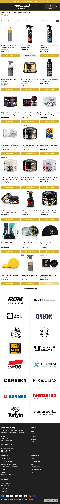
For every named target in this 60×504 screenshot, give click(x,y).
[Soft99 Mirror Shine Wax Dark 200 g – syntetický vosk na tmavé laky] (49, 199)
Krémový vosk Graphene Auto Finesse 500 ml (49, 80)
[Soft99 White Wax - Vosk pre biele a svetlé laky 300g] (49, 165)
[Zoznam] (54, 21)
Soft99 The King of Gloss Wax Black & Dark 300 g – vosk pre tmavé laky (29, 146)
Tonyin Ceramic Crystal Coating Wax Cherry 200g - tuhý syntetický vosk (30, 114)
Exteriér (9, 12)
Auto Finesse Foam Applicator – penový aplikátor (10, 276)
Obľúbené (4, 488)
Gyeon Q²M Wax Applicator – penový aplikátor (48, 244)
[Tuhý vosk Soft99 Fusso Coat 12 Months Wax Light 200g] (49, 101)
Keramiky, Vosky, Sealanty (20, 12)
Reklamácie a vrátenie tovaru (9, 467)
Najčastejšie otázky (6, 475)
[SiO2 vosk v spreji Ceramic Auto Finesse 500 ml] (49, 34)
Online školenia (35, 467)
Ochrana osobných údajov (8, 464)
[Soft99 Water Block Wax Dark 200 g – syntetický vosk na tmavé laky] (10, 199)
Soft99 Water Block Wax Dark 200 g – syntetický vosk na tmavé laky (9, 212)
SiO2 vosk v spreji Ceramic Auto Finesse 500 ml (49, 46)
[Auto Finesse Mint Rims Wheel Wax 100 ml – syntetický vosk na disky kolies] (30, 231)
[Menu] (2, 7)
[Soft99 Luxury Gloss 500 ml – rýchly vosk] (30, 199)
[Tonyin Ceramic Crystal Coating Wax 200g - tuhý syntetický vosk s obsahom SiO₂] (10, 133)
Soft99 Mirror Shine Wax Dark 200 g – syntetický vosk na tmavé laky (49, 212)
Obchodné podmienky (7, 461)
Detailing (33, 459)
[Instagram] (6, 451)
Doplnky (33, 436)
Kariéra (33, 472)
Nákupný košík (5, 485)
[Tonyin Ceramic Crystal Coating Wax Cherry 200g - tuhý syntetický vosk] (30, 101)
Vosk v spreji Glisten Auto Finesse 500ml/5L (28, 46)
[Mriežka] (57, 21)
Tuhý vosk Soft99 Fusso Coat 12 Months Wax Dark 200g (10, 114)
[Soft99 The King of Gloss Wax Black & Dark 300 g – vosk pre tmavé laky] (30, 133)
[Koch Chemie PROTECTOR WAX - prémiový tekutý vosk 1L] (10, 34)
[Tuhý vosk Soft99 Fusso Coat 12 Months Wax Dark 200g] (10, 101)
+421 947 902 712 (6, 444)
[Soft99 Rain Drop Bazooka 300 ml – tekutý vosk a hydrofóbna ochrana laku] (49, 133)
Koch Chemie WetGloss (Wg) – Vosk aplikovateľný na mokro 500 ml (29, 276)
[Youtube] (10, 451)
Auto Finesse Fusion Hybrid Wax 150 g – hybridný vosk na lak (49, 276)
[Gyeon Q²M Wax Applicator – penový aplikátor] (49, 231)
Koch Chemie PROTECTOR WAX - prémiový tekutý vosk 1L (10, 46)
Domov (3, 12)
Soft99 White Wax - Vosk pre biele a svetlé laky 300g (48, 178)
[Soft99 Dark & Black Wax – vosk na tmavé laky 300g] (30, 165)
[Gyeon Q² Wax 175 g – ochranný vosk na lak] (10, 231)
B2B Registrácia (5, 459)
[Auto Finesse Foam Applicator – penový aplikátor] (10, 263)
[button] (57, 7)
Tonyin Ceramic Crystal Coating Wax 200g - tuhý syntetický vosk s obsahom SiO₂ (10, 146)
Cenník (33, 464)
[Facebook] (2, 451)
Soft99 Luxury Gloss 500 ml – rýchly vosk (29, 211)
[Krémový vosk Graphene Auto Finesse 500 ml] (49, 67)
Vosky (30, 12)
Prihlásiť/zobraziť (6, 483)
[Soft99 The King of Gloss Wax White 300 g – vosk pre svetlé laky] (10, 165)
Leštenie (33, 439)
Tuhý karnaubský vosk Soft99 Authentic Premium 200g (29, 80)
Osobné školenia (36, 469)
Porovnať (4, 491)
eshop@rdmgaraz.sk (7, 448)
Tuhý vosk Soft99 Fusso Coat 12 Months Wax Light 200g (49, 114)
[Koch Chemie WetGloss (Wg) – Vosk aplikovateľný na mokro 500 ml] (30, 263)
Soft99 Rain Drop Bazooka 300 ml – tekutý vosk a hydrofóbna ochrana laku (49, 146)
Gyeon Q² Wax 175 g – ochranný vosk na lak (10, 244)
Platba (3, 472)
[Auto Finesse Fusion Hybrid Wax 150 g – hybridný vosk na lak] (49, 263)
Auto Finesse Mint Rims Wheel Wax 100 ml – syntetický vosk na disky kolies (30, 244)
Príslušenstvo (35, 442)
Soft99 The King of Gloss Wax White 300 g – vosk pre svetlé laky (9, 178)
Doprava (3, 469)
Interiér (33, 434)
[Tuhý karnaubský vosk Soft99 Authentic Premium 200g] (30, 67)
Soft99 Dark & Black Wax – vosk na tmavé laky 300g (30, 178)
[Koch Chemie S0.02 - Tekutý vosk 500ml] (10, 67)
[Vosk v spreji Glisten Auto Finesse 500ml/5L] (30, 34)
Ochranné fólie (35, 461)
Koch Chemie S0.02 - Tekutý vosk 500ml (9, 80)
